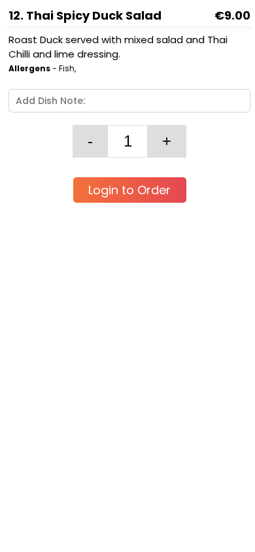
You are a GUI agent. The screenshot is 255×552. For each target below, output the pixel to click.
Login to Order (129, 190)
